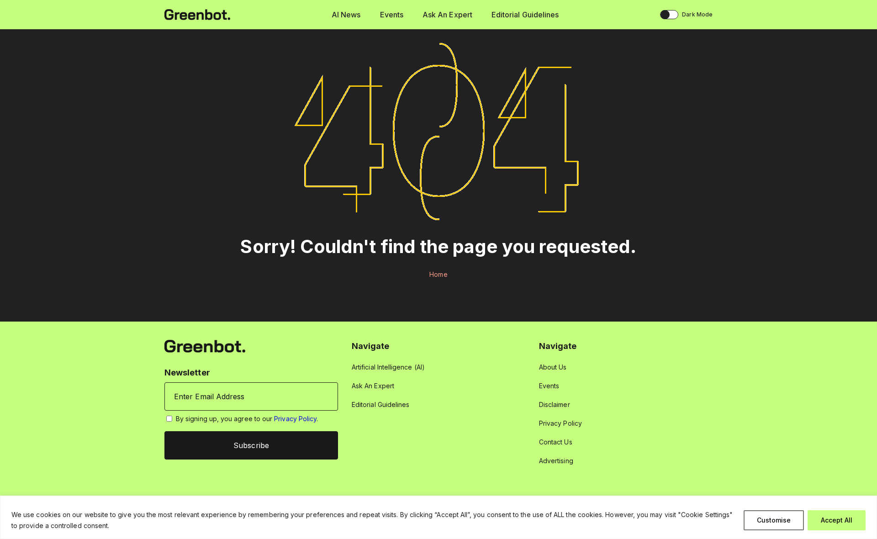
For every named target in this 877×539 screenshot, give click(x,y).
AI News (346, 14)
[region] (438, 517)
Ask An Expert (447, 14)
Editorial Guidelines (525, 14)
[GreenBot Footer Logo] (204, 345)
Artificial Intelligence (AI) (388, 367)
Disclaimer (554, 404)
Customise (774, 520)
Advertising (556, 461)
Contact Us (555, 442)
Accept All (836, 520)
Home (438, 274)
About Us (553, 367)
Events (391, 14)
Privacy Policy (295, 419)
